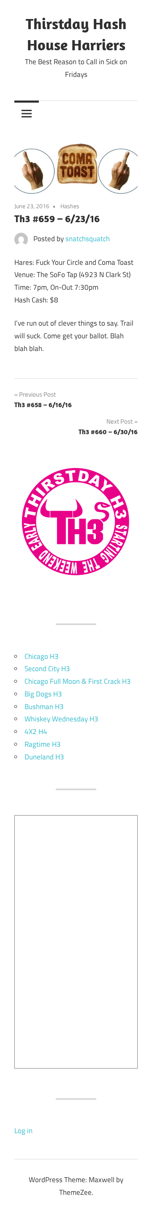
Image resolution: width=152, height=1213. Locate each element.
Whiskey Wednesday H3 (61, 718)
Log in (23, 1130)
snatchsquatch (87, 238)
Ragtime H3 (42, 744)
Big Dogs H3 (43, 693)
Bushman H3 (44, 706)
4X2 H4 (35, 731)
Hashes (69, 205)
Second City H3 (47, 668)
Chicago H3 (41, 656)
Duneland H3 (44, 756)
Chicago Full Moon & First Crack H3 (77, 681)
